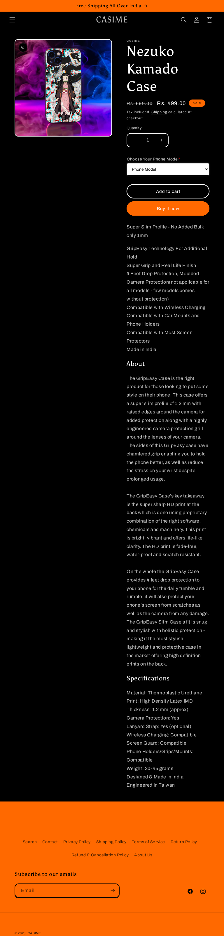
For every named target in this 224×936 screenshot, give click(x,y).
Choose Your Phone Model (154, 159)
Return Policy (184, 842)
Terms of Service (148, 842)
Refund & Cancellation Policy (100, 855)
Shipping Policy (111, 842)
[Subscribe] (112, 890)
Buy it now (168, 208)
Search (30, 842)
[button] (12, 19)
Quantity (134, 128)
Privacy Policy (77, 842)
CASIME (34, 933)
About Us (143, 855)
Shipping (159, 112)
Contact (50, 842)
